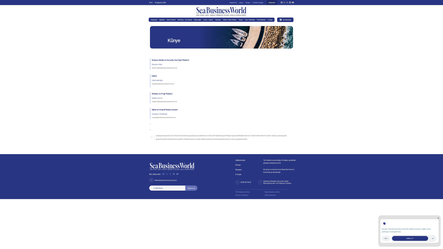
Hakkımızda (233, 2)
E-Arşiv (238, 174)
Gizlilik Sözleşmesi (270, 195)
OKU (386, 238)
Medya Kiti (272, 2)
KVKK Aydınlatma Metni (242, 192)
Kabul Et (410, 238)
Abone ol (191, 188)
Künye (241, 2)
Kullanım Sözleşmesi (241, 195)
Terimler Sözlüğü (258, 2)
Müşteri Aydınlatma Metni (272, 192)
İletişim (247, 2)
